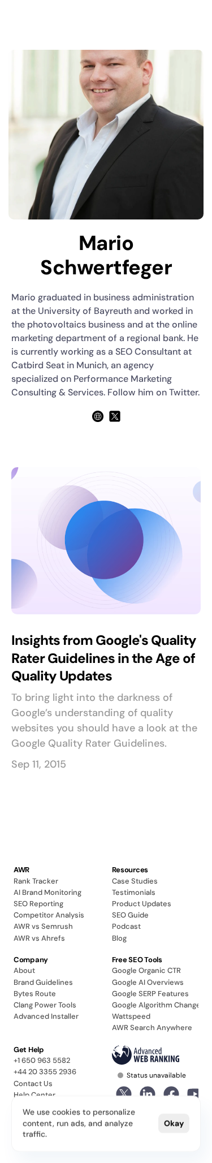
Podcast (126, 926)
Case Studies (135, 881)
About (24, 970)
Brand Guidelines (43, 982)
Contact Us (33, 1083)
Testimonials (133, 892)
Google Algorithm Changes (158, 1005)
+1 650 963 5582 (42, 1060)
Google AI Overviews (148, 982)
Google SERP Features (150, 993)
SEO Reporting (38, 903)
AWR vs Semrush (43, 926)
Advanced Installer (46, 1016)
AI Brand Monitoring (47, 892)
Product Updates (141, 903)
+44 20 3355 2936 (45, 1071)
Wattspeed (131, 1016)
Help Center (34, 1095)
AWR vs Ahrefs (39, 938)
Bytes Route (35, 993)
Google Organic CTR (146, 970)
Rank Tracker (36, 881)
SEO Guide (130, 915)
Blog (119, 938)
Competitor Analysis (49, 915)
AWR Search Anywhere (152, 1027)
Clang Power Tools (45, 1005)
